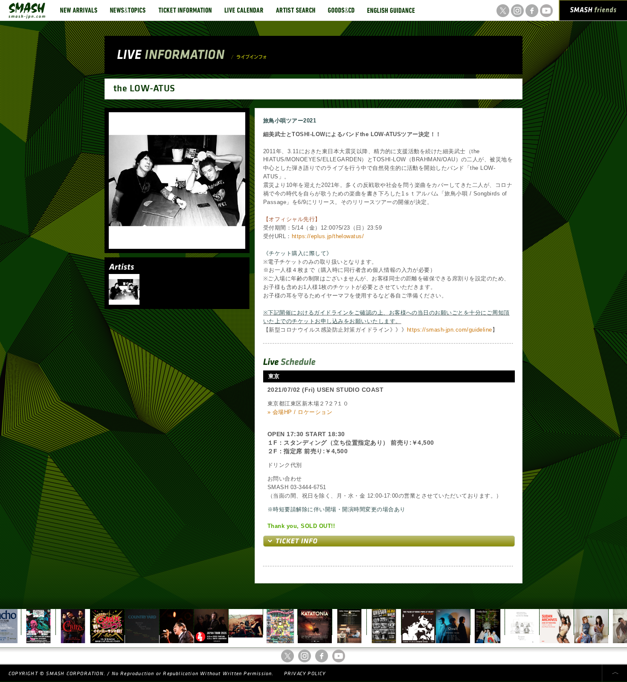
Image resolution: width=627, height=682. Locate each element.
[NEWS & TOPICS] (128, 10)
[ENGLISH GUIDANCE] (391, 10)
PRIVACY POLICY (305, 673)
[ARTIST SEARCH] (296, 10)
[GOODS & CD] (341, 10)
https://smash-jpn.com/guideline (449, 329)
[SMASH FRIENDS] (593, 11)
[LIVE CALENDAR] (244, 10)
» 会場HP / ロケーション (299, 412)
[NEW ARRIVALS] (79, 10)
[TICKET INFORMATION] (185, 10)
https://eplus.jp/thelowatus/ (328, 236)
